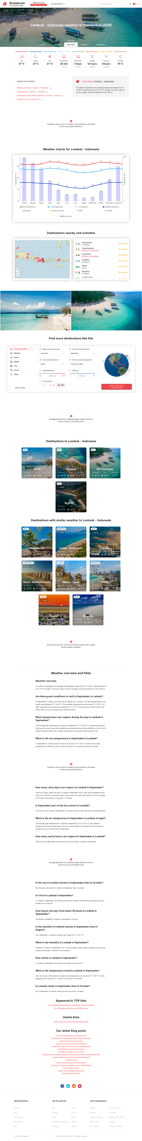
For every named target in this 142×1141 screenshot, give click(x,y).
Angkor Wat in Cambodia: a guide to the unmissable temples (71, 1046)
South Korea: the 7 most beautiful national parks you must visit (71, 1038)
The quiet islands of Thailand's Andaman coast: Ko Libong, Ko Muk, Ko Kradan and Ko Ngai (71, 1054)
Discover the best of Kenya (71, 1073)
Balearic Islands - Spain (116, 1117)
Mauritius (93, 1112)
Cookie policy (18, 1122)
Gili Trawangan (93, 250)
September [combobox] (74, 353)
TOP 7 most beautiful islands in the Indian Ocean (71, 1035)
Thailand (55, 1112)
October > (85, 44)
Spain (54, 1117)
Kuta (85, 268)
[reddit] (74, 1086)
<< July (42, 44)
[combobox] (99, 4)
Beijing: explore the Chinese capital (71, 1041)
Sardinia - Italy (94, 1122)
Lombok (30, 10)
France (74, 1112)
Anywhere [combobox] (44, 353)
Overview (71, 41)
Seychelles (112, 1112)
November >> (102, 44)
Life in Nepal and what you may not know (71, 1052)
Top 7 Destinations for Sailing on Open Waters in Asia (71, 1008)
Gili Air (85, 250)
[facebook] (62, 1086)
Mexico (74, 1117)
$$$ (62, 385)
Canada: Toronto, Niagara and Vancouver (71, 1070)
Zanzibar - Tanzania (115, 1126)
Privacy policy (18, 1117)
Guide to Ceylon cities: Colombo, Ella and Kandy (71, 1043)
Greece (74, 1126)
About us (17, 1108)
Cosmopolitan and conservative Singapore (71, 1049)
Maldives (93, 1108)
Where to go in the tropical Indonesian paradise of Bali (71, 1021)
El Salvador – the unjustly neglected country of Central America (71, 1065)
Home (6, 10)
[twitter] (68, 1086)
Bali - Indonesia (95, 1126)
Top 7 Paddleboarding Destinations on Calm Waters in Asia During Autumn (71, 1005)
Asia (12, 10)
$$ (54, 385)
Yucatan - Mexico (115, 1108)
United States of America (60, 1122)
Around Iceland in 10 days (71, 1068)
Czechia (112, 1122)
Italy (53, 1108)
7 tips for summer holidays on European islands (71, 1062)
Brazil (73, 1108)
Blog (15, 1112)
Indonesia (20, 10)
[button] (17, 269)
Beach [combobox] (43, 364)
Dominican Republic (96, 1117)
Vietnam (74, 1122)
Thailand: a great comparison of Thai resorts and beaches (71, 1057)
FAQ (15, 1126)
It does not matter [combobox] (77, 364)
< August (57, 44)
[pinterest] (80, 1086)
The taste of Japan (71, 1060)
